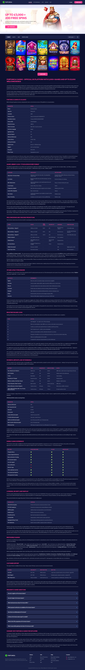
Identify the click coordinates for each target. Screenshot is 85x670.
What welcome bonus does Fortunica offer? (18, 602)
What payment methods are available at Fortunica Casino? (21, 607)
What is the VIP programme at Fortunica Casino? (19, 621)
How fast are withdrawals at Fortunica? (17, 612)
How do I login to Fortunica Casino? (16, 598)
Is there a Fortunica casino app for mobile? (18, 616)
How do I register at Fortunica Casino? (17, 593)
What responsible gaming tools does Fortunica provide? (21, 626)
